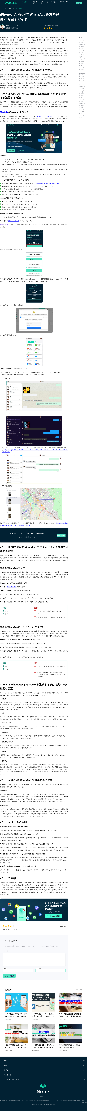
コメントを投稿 (9, 976)
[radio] (45, 28)
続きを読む (79, 990)
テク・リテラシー (52, 3)
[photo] (2, 26)
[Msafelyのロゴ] (11, 3)
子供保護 (35, 3)
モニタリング (25, 3)
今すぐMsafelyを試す (53, 916)
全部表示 (84, 1102)
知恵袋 (42, 3)
